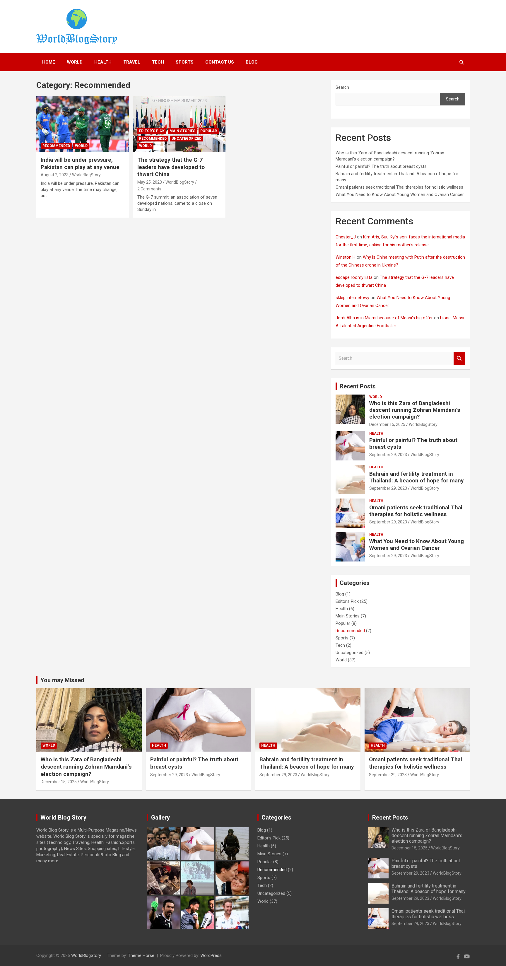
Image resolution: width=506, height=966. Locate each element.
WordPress (211, 955)
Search (342, 87)
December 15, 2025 (387, 424)
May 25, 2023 (149, 182)
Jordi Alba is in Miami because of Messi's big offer (384, 317)
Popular (208, 131)
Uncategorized (186, 138)
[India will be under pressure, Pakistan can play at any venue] (82, 124)
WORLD (75, 62)
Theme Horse (141, 955)
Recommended (56, 146)
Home (48, 62)
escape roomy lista (354, 277)
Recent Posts (358, 386)
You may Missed (62, 680)
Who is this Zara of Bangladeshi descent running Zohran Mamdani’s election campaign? (414, 410)
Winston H (345, 257)
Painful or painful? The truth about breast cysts (381, 166)
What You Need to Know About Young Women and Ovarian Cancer (400, 194)
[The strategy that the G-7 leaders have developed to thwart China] (179, 124)
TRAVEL (131, 62)
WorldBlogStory (86, 175)
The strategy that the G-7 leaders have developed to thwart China (171, 167)
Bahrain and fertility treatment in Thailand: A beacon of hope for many (416, 477)
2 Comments (149, 189)
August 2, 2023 (55, 175)
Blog (252, 62)
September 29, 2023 (388, 454)
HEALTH (103, 62)
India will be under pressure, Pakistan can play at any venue (80, 163)
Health (376, 433)
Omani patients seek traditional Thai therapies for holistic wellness (399, 187)
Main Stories (182, 131)
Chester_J (346, 237)
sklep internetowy (352, 297)
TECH (158, 62)
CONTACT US (219, 62)
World (81, 146)
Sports (185, 62)
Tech (340, 645)
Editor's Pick (152, 131)
